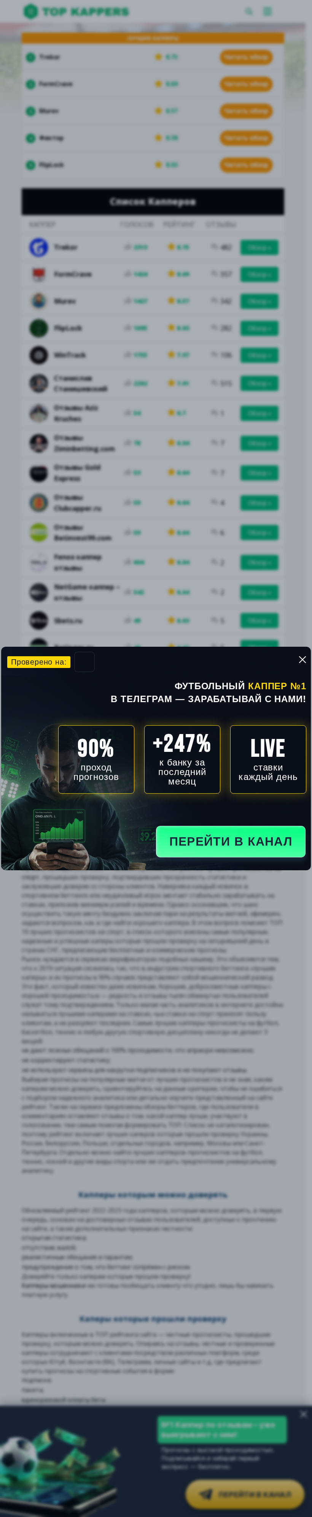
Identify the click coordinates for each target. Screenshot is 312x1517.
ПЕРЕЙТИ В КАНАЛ (230, 841)
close (302, 659)
